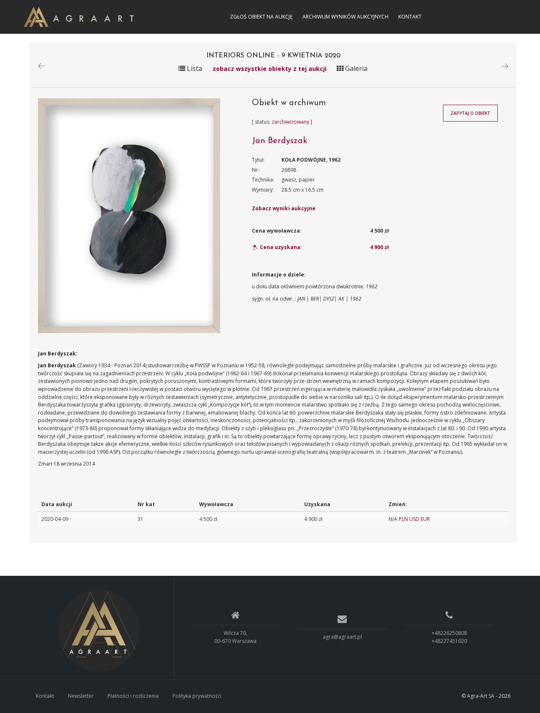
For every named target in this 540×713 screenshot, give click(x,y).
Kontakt (409, 16)
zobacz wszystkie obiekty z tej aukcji (270, 69)
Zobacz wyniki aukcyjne (284, 208)
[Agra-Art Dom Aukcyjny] (99, 630)
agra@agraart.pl (342, 636)
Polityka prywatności (197, 695)
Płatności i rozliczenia (133, 695)
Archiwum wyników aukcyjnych (345, 16)
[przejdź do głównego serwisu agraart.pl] (78, 16)
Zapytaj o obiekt (470, 113)
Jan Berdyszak (279, 141)
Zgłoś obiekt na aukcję (261, 16)
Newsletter (81, 695)
